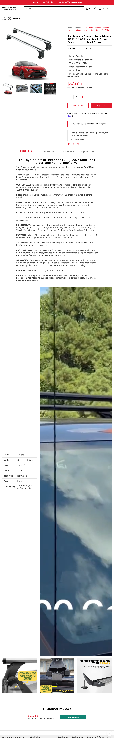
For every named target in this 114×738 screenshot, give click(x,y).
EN (104, 8)
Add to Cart (78, 105)
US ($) (109, 8)
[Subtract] (70, 97)
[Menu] (110, 18)
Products (78, 28)
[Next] (54, 53)
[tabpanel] (57, 219)
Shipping (70, 87)
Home (69, 28)
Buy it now (101, 105)
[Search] (82, 8)
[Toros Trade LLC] (11, 18)
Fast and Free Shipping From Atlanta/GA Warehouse (57, 2)
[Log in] (100, 8)
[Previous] (3, 53)
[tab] (26, 151)
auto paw (71, 48)
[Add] (82, 97)
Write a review (73, 717)
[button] (69, 144)
